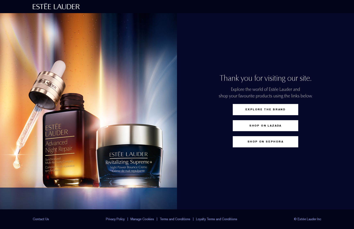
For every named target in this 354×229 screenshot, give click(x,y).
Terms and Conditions (175, 219)
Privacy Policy (115, 219)
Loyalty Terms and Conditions (216, 219)
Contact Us (41, 219)
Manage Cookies (142, 219)
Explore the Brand (265, 109)
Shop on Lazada (265, 125)
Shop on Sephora (265, 141)
